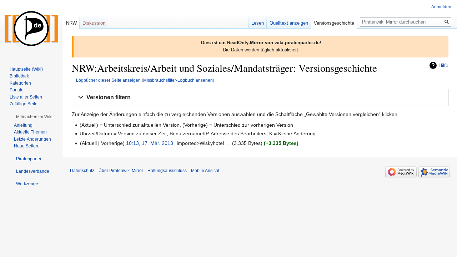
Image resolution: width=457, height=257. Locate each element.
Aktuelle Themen (30, 132)
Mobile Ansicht (205, 170)
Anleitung (23, 125)
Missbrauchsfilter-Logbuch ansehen (178, 80)
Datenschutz (82, 170)
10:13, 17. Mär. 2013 (149, 143)
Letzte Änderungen (32, 139)
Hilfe (443, 65)
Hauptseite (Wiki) (26, 69)
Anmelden (441, 6)
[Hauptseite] (31, 28)
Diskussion (93, 23)
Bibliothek (19, 76)
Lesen (257, 23)
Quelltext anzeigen (289, 23)
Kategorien (20, 83)
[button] (260, 98)
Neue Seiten (26, 145)
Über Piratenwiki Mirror (121, 170)
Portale (17, 89)
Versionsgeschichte (334, 23)
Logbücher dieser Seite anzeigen (108, 80)
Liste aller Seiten (26, 97)
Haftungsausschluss (167, 170)
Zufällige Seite (23, 103)
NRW (71, 23)
